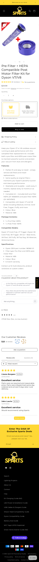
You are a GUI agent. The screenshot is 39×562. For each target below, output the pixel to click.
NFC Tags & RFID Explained (14, 525)
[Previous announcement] (4, 2)
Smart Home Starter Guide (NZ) (16, 530)
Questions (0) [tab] (28, 358)
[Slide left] (15, 62)
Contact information (27, 560)
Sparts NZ (10, 553)
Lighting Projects (10, 480)
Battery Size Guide (11, 521)
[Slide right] (24, 62)
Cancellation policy (13, 560)
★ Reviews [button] (37, 283)
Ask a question (19, 350)
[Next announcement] (35, 2)
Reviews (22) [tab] (10, 358)
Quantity (5, 91)
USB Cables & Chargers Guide (15, 507)
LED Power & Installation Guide (16, 503)
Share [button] (6, 310)
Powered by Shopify (20, 553)
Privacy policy (9, 557)
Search (6, 476)
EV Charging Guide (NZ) (13, 498)
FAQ (5, 494)
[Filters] (4, 364)
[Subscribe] (33, 444)
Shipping (13, 88)
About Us (7, 485)
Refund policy (32, 553)
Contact (7, 489)
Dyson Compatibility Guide (14, 516)
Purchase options (7, 100)
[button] (4, 11)
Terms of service (20, 557)
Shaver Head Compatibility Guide (16, 512)
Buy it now (19, 129)
